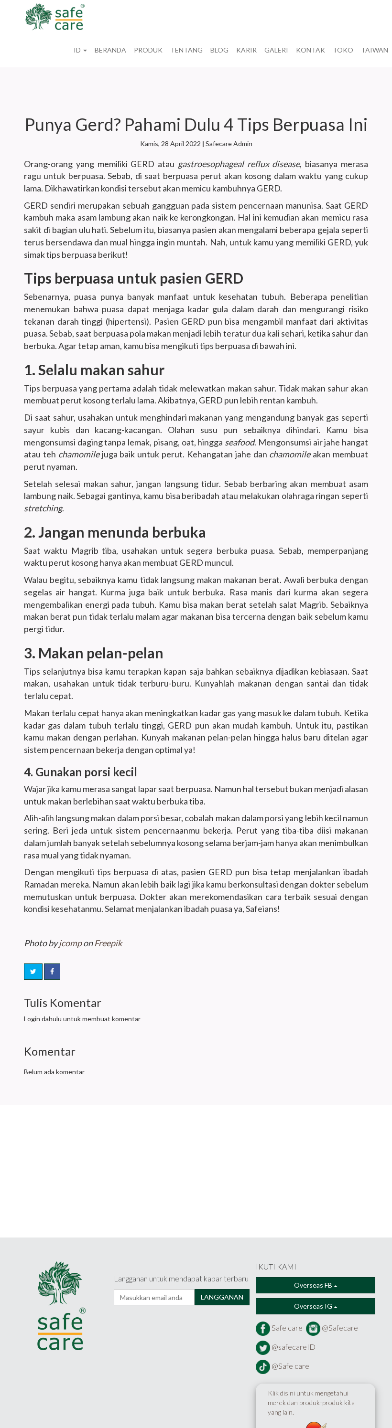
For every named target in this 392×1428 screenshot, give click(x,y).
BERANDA (110, 50)
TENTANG (186, 50)
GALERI (276, 50)
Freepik (108, 943)
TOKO (343, 50)
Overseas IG (314, 1306)
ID (78, 50)
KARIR (246, 50)
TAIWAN (374, 50)
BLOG (219, 50)
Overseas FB (314, 1285)
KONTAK (310, 50)
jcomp (70, 943)
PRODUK (148, 50)
